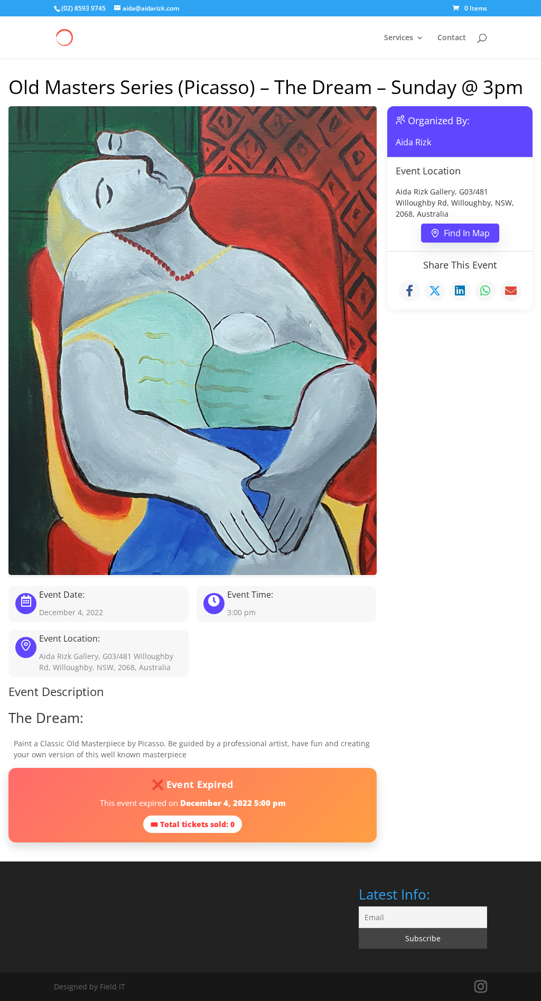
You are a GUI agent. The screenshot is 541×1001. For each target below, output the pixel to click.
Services (398, 38)
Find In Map (467, 233)
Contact (451, 38)
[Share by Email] (510, 290)
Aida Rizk (413, 142)
